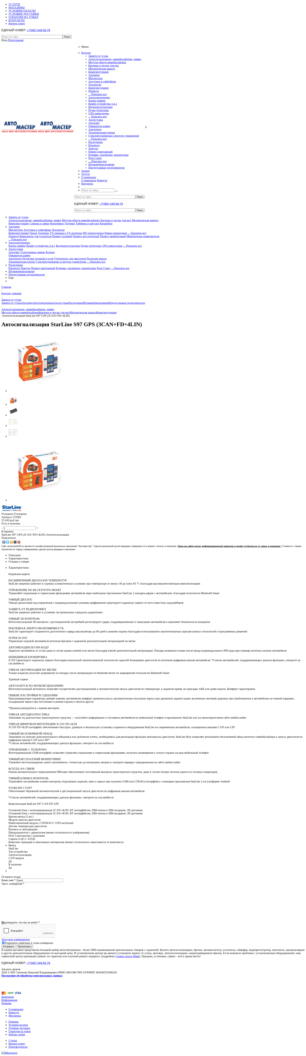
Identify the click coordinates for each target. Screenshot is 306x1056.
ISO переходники (93, 233)
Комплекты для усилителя (35, 236)
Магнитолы (95, 78)
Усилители (94, 84)
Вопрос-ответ (16, 1043)
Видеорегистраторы (100, 107)
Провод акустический (86, 236)
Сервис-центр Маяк (127, 956)
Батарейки (106, 223)
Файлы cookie (16, 1034)
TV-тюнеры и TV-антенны (66, 233)
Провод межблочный (113, 236)
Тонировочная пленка (101, 132)
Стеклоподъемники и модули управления (113, 135)
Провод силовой (62, 236)
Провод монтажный (100, 151)
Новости (102, 180)
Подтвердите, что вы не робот (20, 922)
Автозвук (94, 75)
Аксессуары (95, 119)
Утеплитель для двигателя (70, 258)
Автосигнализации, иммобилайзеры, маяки (114, 59)
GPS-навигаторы (98, 113)
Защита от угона (98, 55)
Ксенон (50, 252)
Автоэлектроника (99, 97)
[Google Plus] (19, 542)
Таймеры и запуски (87, 223)
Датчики (69, 223)
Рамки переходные (115, 233)
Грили (33, 233)
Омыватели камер (99, 126)
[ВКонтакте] (4, 542)
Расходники (95, 142)
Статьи (12, 1040)
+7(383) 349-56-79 (38, 30)
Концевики (57, 223)
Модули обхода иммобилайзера (107, 62)
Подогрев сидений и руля (37, 258)
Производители (17, 1046)
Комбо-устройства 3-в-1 (102, 103)
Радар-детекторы (98, 110)
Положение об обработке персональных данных (32, 975)
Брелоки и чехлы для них (103, 65)
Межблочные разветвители (142, 236)
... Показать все (97, 94)
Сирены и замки (39, 223)
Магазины (14, 1015)
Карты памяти (97, 100)
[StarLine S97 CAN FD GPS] (38, 390)
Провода (93, 91)
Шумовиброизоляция (101, 164)
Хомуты (93, 148)
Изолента (94, 145)
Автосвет (94, 122)
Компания (7, 996)
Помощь (6, 1003)
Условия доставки (19, 1028)
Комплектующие (98, 71)
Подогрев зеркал (96, 258)
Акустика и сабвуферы (102, 81)
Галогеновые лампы (33, 252)
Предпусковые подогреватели (106, 167)
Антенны (43, 233)
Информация (9, 1000)
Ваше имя (8, 880)
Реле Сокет (95, 158)
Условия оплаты (18, 1024)
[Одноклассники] (11, 542)
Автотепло (94, 129)
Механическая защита (101, 68)
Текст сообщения (12, 883)
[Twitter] (8, 542)
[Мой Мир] (15, 542)
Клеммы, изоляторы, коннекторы (108, 154)
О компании (88, 180)
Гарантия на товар (19, 1031)
